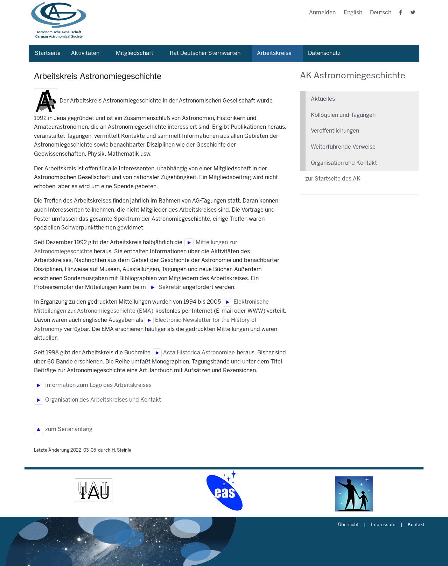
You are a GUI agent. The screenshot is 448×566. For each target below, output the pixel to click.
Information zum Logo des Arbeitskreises (97, 385)
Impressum (383, 525)
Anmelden (322, 12)
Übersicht (348, 525)
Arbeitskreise (274, 53)
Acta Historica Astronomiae (198, 352)
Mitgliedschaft (134, 53)
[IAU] (94, 490)
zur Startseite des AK (332, 179)
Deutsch (380, 12)
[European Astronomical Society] (224, 490)
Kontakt (416, 525)
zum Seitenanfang (67, 429)
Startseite (48, 53)
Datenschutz (324, 53)
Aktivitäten (85, 53)
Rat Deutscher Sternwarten (205, 53)
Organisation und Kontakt (344, 163)
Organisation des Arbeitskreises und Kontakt (102, 400)
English (353, 12)
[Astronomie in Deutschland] (354, 490)
